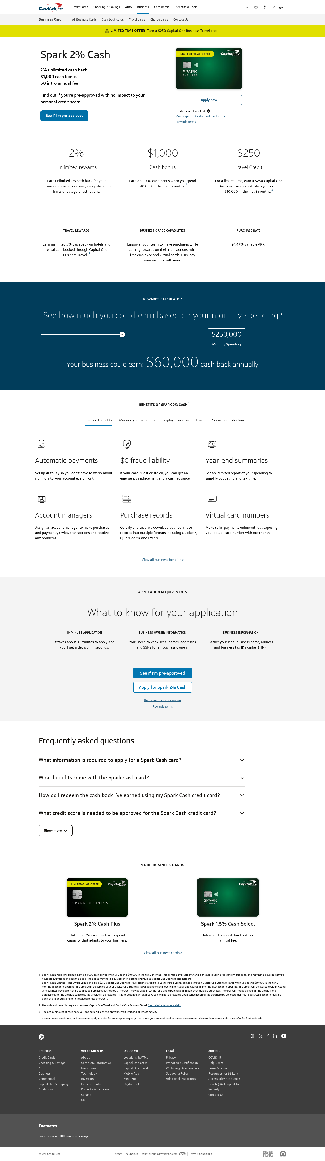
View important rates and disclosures (201, 116)
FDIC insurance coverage (74, 1136)
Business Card (50, 19)
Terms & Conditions (200, 1153)
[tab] (98, 421)
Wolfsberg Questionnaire (182, 1068)
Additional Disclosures (181, 1079)
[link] (186, 186)
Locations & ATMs (136, 1057)
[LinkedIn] (275, 1036)
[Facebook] (268, 1036)
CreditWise (46, 1089)
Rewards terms (186, 122)
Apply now (209, 100)
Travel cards (137, 19)
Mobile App (131, 1073)
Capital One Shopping (53, 1084)
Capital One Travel (136, 1068)
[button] (162, 31)
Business (44, 1073)
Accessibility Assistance (224, 1079)
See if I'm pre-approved (64, 115)
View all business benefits (161, 559)
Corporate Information (96, 1063)
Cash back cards (113, 19)
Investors (87, 1079)
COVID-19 (214, 1057)
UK (83, 1100)
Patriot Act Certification (182, 1063)
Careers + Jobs (91, 1084)
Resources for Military (223, 1073)
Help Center (216, 1063)
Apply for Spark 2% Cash (162, 687)
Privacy (171, 1057)
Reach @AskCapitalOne (224, 1084)
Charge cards (159, 19)
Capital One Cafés (135, 1063)
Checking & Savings (52, 1063)
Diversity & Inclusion (95, 1089)
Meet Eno (130, 1079)
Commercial (47, 1079)
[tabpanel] (164, 495)
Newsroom (88, 1068)
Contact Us (180, 19)
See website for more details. (164, 1005)
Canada (86, 1095)
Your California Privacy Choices (159, 1153)
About (85, 1057)
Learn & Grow (217, 1068)
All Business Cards (84, 19)
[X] (261, 1036)
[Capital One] (41, 1037)
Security (214, 1089)
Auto (42, 1068)
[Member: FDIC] (268, 1154)
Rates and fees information (162, 700)
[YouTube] (283, 1036)
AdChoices (132, 1153)
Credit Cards (47, 1057)
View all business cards (162, 952)
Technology (89, 1073)
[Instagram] (252, 1036)
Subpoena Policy (177, 1073)
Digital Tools (132, 1084)
